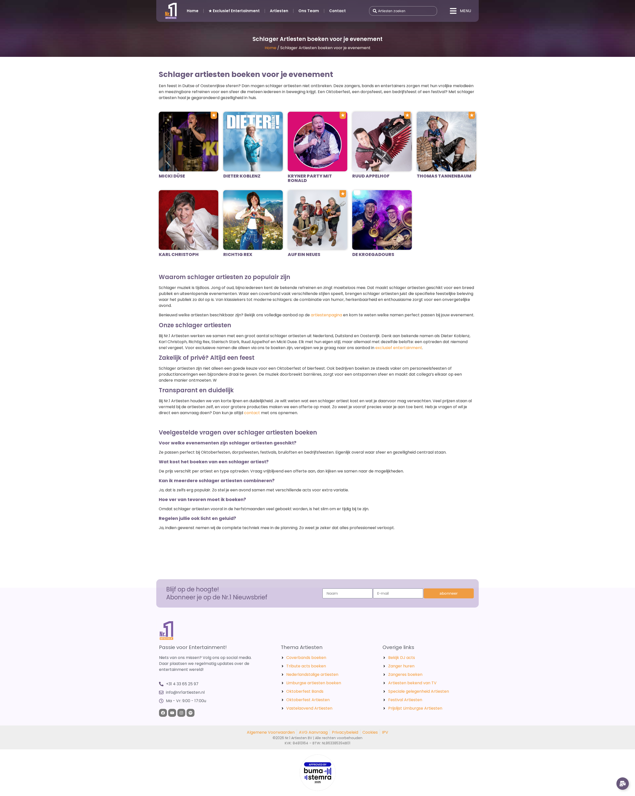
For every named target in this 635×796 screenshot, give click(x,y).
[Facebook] (163, 713)
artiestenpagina (326, 315)
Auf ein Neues (304, 254)
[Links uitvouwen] (622, 783)
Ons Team (308, 10)
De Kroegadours (373, 254)
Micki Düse (172, 176)
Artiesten (279, 10)
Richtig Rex (237, 254)
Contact (337, 10)
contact (252, 413)
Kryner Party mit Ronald (310, 178)
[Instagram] (181, 713)
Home (192, 10)
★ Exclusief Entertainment (234, 10)
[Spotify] (190, 713)
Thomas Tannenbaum (444, 176)
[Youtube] (172, 713)
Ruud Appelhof (370, 176)
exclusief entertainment (398, 348)
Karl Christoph (179, 254)
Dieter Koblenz (241, 176)
